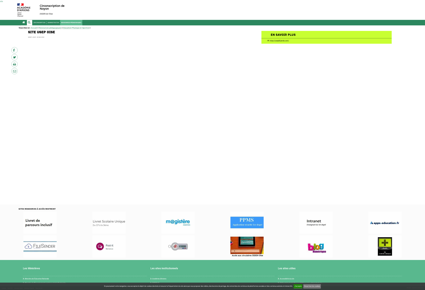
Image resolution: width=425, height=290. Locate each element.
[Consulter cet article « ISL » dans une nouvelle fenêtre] (385, 246)
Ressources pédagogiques (71, 22)
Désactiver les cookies (312, 286)
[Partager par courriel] (13, 69)
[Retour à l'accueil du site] (24, 22)
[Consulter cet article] (40, 223)
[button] (29, 22)
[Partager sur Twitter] (15, 58)
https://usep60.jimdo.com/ (279, 41)
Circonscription (39, 22)
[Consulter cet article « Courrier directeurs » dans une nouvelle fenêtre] (247, 246)
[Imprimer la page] (15, 65)
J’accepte (298, 286)
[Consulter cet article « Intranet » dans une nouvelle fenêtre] (316, 223)
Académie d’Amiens (159, 279)
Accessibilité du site (287, 279)
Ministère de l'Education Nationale (37, 279)
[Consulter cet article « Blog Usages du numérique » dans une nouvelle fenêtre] (316, 246)
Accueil (34, 28)
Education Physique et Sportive (76, 28)
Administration (53, 22)
